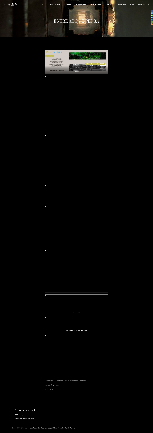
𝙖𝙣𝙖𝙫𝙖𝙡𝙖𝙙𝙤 (11, 4)
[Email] (152, 22)
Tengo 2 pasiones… (55, 5)
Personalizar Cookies (24, 419)
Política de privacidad (25, 410)
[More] (152, 24)
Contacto (141, 5)
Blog (132, 5)
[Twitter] (152, 13)
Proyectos (122, 5)
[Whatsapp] (152, 15)
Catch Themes (70, 428)
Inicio (43, 5)
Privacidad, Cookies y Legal (42, 428)
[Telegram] (152, 18)
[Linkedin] (152, 20)
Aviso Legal (20, 414)
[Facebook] (152, 11)
